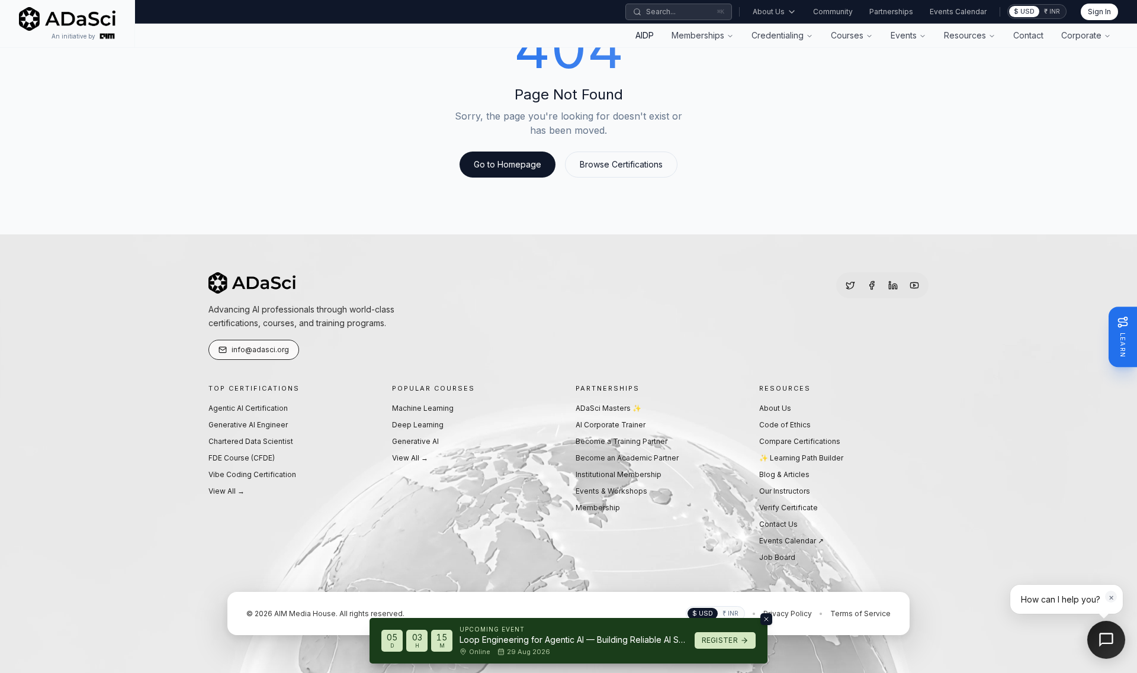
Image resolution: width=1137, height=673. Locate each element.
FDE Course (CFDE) (241, 457)
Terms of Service (860, 613)
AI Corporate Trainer (610, 424)
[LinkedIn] (893, 285)
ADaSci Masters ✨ (608, 408)
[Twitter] (850, 285)
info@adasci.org (260, 349)
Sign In (1099, 11)
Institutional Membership (618, 474)
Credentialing (777, 35)
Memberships (698, 35)
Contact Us (778, 524)
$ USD (1024, 11)
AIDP (644, 35)
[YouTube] (914, 285)
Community (833, 11)
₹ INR (1052, 11)
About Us (769, 11)
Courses (847, 35)
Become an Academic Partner (627, 457)
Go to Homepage (507, 164)
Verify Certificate (788, 507)
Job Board (777, 557)
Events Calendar (958, 11)
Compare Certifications (799, 441)
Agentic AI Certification (248, 408)
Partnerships (891, 11)
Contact (1028, 35)
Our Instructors (784, 491)
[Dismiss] (766, 619)
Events (904, 35)
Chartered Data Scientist (250, 441)
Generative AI (415, 441)
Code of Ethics (785, 424)
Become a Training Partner (621, 441)
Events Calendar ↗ (791, 540)
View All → (226, 491)
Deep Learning (418, 424)
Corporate (1081, 35)
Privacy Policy (787, 613)
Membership (598, 507)
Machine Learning (423, 408)
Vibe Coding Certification (252, 474)
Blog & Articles (784, 474)
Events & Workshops (611, 491)
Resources (965, 35)
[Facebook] (871, 285)
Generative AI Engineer (248, 424)
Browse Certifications (621, 164)
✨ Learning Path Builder (801, 457)
